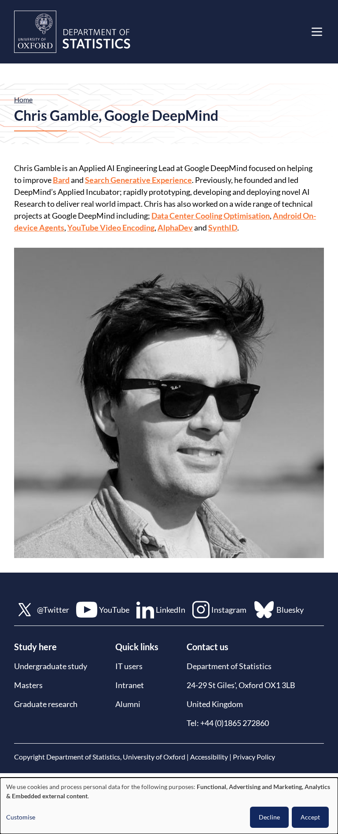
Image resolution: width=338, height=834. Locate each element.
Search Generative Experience (138, 180)
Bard (61, 180)
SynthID (222, 227)
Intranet (129, 685)
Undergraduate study (50, 666)
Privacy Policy (254, 756)
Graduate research (45, 704)
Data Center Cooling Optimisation (210, 215)
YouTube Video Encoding (110, 227)
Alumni (127, 704)
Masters (28, 685)
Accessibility (209, 756)
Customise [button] (20, 817)
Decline (269, 817)
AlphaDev (175, 227)
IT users (129, 666)
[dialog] (169, 806)
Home (23, 99)
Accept (310, 817)
